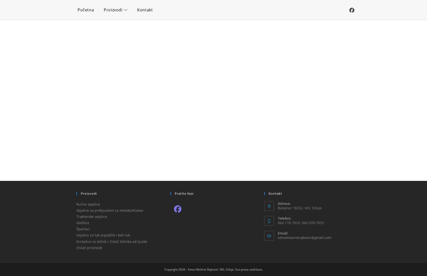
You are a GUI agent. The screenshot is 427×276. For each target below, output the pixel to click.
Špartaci (83, 229)
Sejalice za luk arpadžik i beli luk (103, 235)
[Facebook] (178, 208)
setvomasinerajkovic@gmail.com (304, 237)
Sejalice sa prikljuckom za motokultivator (110, 210)
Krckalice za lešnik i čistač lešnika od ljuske (111, 241)
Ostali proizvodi (89, 247)
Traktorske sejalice (91, 216)
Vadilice (82, 222)
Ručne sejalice (88, 204)
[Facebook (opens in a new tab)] (351, 10)
